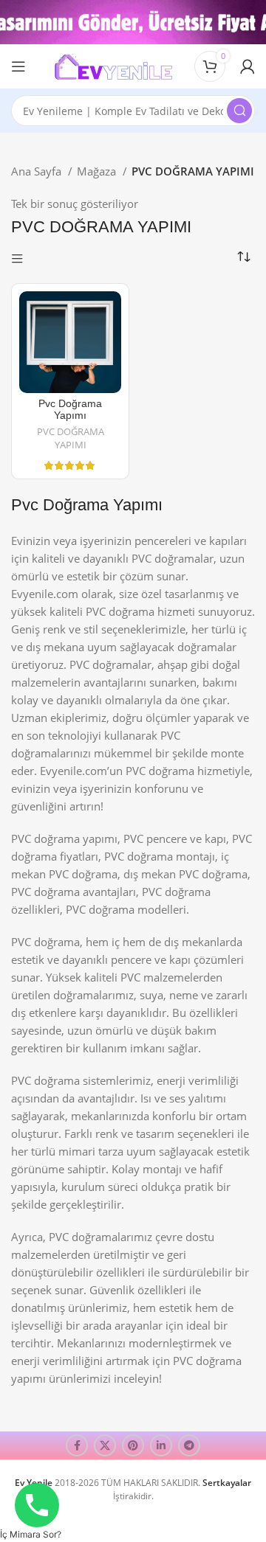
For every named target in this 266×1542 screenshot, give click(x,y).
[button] (30, 1534)
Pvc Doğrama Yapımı (70, 409)
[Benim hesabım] (247, 66)
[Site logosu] (113, 65)
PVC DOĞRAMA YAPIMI (70, 438)
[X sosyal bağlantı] (105, 1445)
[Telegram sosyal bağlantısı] (189, 1445)
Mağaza (98, 171)
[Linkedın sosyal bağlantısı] (161, 1445)
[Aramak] (239, 110)
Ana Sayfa (37, 171)
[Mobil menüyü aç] (18, 66)
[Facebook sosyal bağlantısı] (77, 1445)
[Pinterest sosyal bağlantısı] (133, 1445)
